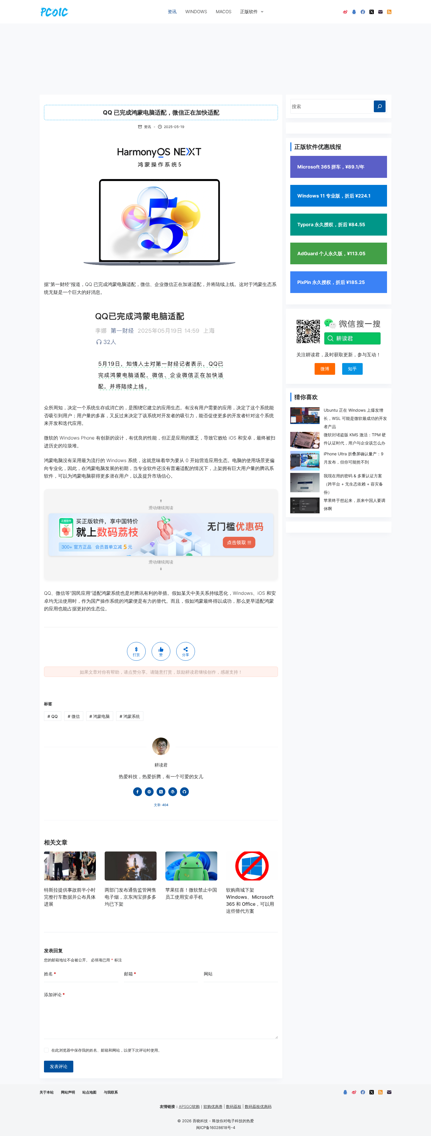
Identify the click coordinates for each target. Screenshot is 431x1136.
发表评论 (58, 1066)
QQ (52, 716)
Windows (196, 11)
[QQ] (354, 12)
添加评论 (54, 994)
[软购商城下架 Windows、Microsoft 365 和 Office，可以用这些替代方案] (252, 866)
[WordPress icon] (172, 791)
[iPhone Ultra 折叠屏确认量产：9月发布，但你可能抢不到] (305, 461)
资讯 (172, 11)
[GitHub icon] (184, 791)
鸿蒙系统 (130, 716)
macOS (223, 11)
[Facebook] (363, 12)
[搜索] (380, 106)
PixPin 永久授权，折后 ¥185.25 (331, 282)
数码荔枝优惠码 (258, 1106)
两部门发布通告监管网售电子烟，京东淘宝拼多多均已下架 (130, 897)
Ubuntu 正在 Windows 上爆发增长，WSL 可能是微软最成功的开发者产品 (355, 418)
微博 (324, 369)
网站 (208, 974)
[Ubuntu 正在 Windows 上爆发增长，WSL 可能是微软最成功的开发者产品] (305, 415)
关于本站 (47, 1092)
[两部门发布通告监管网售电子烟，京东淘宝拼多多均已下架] (131, 866)
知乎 (352, 369)
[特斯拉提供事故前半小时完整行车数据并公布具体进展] (70, 866)
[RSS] (389, 12)
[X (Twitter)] (371, 12)
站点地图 (89, 1092)
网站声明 (68, 1092)
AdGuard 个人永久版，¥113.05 (331, 253)
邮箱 (130, 974)
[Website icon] (149, 791)
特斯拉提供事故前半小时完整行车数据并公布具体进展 (70, 897)
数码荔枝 (233, 1106)
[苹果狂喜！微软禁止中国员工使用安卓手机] (191, 866)
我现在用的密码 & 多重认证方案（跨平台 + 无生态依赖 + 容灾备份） (353, 484)
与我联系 (111, 1092)
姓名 (50, 974)
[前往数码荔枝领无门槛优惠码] (161, 534)
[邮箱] (380, 12)
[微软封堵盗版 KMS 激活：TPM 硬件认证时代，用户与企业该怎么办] (305, 440)
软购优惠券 (213, 1106)
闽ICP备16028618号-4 (215, 1127)
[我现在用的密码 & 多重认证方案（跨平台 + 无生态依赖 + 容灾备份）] (305, 483)
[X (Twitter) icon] (161, 791)
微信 (74, 716)
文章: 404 (161, 805)
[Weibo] (345, 12)
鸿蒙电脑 (99, 716)
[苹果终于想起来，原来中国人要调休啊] (305, 505)
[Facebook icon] (137, 791)
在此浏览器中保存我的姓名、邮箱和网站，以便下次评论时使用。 (106, 1050)
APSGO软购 (189, 1106)
